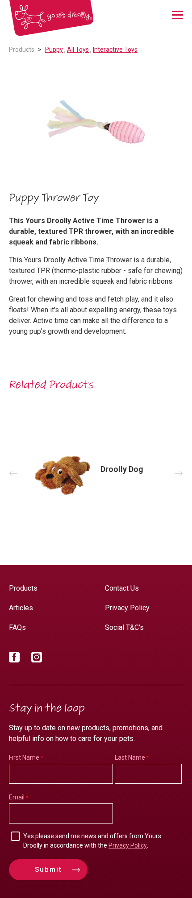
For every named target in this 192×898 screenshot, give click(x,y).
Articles (21, 608)
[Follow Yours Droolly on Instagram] (36, 659)
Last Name (130, 757)
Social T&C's (124, 627)
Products (21, 49)
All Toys (78, 49)
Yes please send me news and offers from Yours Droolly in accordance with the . (92, 840)
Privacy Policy (127, 608)
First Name (24, 757)
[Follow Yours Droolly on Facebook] (14, 659)
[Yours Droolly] (51, 18)
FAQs (17, 627)
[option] (96, 123)
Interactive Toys (115, 49)
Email (17, 797)
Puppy (54, 49)
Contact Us (122, 588)
